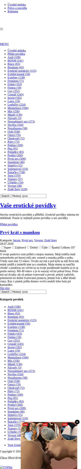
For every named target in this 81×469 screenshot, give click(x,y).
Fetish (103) (15, 84)
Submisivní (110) (18, 168)
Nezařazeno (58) (17, 128)
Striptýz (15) (15, 165)
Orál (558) (14, 131)
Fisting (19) (14, 87)
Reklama (13, 11)
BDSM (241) (15, 60)
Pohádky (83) (16, 152)
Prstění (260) (15, 155)
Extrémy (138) (16, 77)
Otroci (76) (14, 135)
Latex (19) (14, 101)
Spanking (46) (16, 162)
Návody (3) (14, 118)
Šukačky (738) (16, 172)
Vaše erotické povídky (28, 205)
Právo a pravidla (17, 8)
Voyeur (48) (15, 185)
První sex (27, 240)
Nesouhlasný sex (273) (21, 121)
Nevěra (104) (15, 125)
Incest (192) (15, 97)
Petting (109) (15, 145)
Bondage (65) (16, 67)
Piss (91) (13, 148)
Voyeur (38, 240)
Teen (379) (14, 175)
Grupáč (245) (16, 94)
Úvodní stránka (17, 4)
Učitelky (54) (15, 182)
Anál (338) (14, 57)
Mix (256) (14, 111)
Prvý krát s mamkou (20, 232)
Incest (16, 240)
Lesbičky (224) (17, 104)
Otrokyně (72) (16, 138)
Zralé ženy (50, 240)
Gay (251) (14, 91)
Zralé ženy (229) (17, 189)
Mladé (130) (15, 114)
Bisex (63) (14, 64)
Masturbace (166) (18, 108)
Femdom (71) (16, 81)
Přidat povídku (16, 53)
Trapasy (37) (15, 179)
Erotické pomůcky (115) (22, 70)
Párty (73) (13, 141)
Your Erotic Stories (19, 445)
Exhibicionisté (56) (19, 74)
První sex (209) (17, 158)
